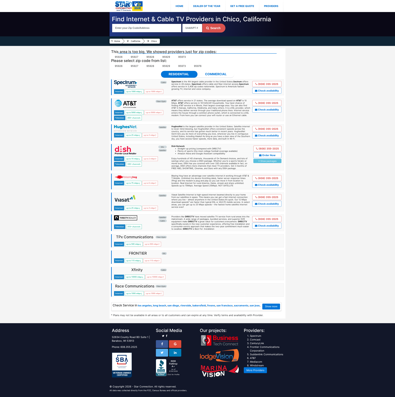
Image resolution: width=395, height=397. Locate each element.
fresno (211, 305)
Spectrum (255, 335)
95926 (119, 56)
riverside (185, 305)
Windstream (257, 365)
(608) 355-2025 (267, 84)
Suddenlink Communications (266, 354)
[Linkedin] (175, 353)
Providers (271, 6)
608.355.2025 (129, 346)
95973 (182, 56)
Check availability (268, 90)
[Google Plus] (175, 344)
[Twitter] (162, 353)
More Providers (255, 370)
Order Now (269, 155)
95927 (134, 56)
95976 (198, 66)
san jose (255, 305)
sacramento (241, 305)
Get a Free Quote (242, 6)
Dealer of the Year (206, 6)
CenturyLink (257, 343)
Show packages (268, 161)
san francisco (224, 305)
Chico (154, 41)
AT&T (253, 358)
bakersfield (199, 305)
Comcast (255, 339)
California (135, 41)
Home (182, 6)
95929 (166, 56)
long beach (159, 305)
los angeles (145, 305)
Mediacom (256, 361)
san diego (173, 305)
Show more (271, 306)
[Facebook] (162, 344)
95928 (150, 56)
